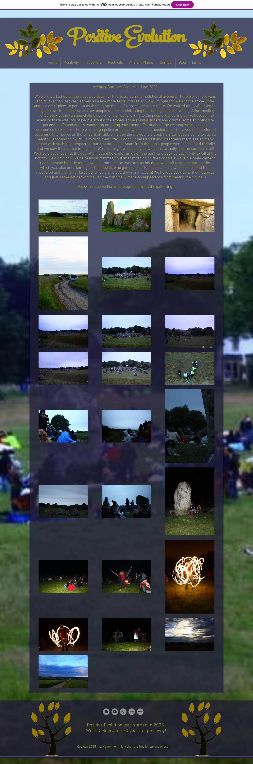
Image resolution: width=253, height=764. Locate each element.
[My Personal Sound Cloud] (131, 711)
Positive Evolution (127, 39)
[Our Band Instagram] (123, 711)
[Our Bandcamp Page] (140, 711)
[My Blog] (106, 711)
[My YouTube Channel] (114, 711)
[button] (71, 63)
